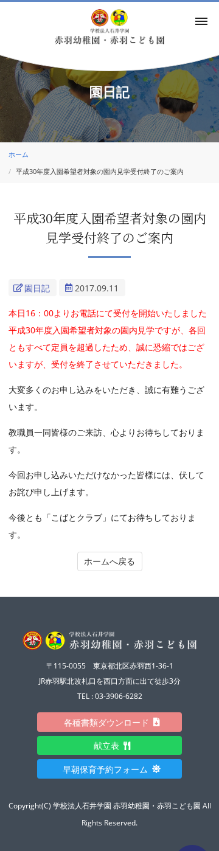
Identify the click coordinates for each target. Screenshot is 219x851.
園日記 (37, 288)
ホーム (19, 154)
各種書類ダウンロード (111, 722)
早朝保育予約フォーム (109, 769)
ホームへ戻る (109, 561)
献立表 (111, 745)
